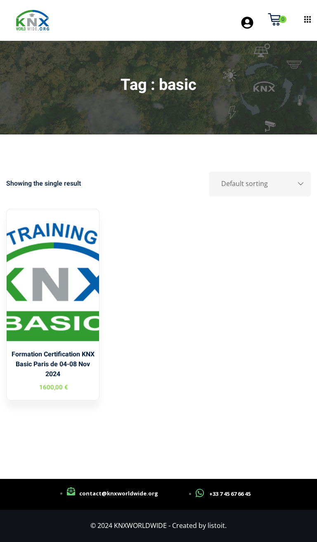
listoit (216, 525)
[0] (274, 19)
